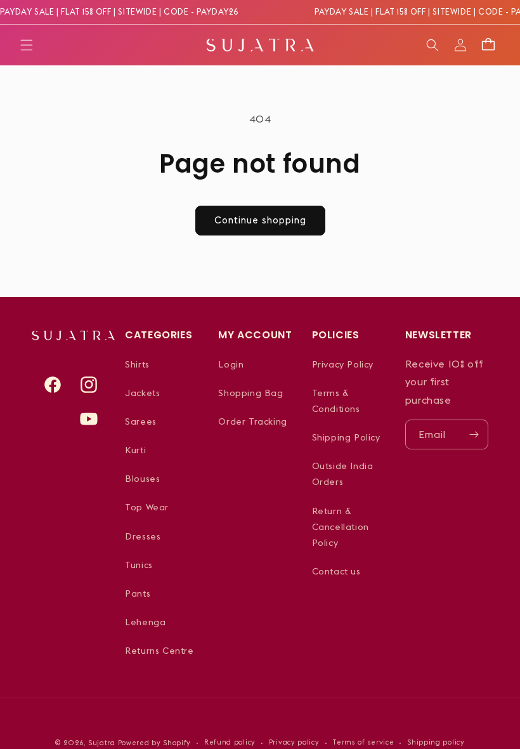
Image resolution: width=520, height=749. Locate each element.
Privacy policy (294, 742)
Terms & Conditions (336, 400)
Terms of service (363, 742)
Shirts (137, 364)
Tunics (139, 565)
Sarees (141, 421)
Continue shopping (260, 220)
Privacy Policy (343, 364)
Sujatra (101, 742)
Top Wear (147, 507)
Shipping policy (436, 742)
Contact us (336, 571)
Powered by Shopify (155, 742)
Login (231, 364)
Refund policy (230, 742)
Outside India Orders (343, 473)
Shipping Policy (346, 437)
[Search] (432, 45)
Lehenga (145, 622)
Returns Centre (159, 650)
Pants (137, 593)
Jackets (142, 393)
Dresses (142, 536)
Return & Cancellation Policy (340, 526)
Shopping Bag (250, 393)
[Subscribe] (474, 434)
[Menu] (27, 45)
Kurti (135, 450)
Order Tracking (252, 421)
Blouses (142, 478)
